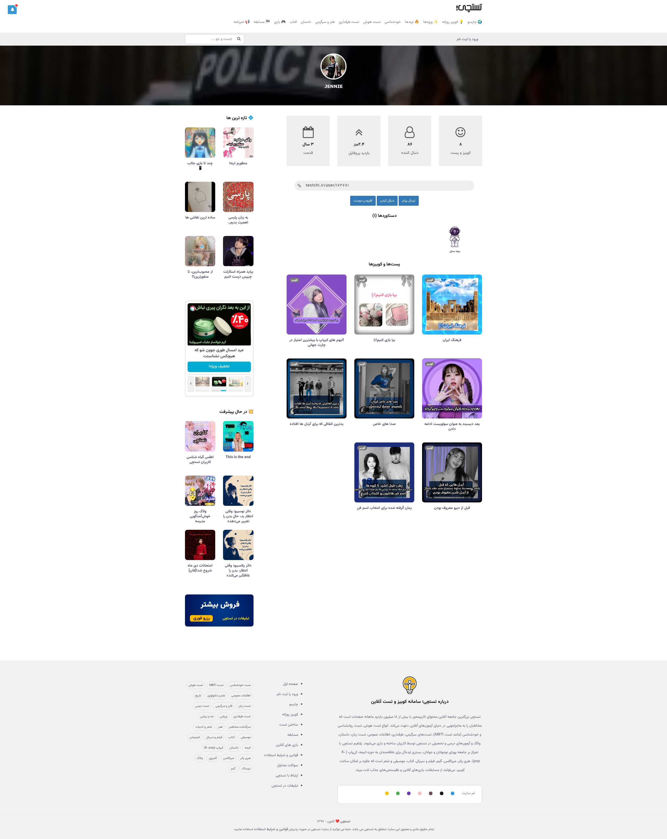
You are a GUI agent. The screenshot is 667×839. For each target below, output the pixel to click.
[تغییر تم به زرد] (386, 794)
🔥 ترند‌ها (412, 22)
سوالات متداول (287, 765)
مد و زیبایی (206, 716)
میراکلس (228, 758)
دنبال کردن (387, 200)
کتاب (293, 22)
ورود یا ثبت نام (467, 39)
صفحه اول (290, 684)
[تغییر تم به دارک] (441, 794)
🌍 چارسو (475, 22)
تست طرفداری (349, 22)
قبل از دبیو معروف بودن (452, 508)
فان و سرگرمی (223, 706)
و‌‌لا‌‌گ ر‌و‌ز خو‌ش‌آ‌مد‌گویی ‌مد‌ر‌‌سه (200, 516)
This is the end (238, 457)
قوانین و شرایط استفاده (281, 755)
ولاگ (200, 758)
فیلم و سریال (214, 737)
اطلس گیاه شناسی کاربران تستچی (200, 459)
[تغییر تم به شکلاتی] (430, 794)
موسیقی (246, 737)
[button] (12, 9)
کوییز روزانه (290, 715)
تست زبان (244, 706)
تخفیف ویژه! (219, 366)
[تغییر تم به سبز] (397, 794)
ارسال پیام (408, 200)
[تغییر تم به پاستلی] (419, 794)
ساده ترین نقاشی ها (200, 218)
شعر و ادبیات (203, 727)
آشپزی (213, 758)
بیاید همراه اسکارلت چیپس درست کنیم (238, 274)
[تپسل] (192, 308)
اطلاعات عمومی (241, 695)
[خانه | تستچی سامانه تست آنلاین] (469, 6)
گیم (233, 768)
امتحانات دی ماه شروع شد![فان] (200, 568)
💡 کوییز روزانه (453, 22)
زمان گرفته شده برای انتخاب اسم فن (384, 508)
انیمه (248, 747)
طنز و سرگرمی (325, 22)
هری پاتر (245, 758)
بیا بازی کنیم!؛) (384, 340)
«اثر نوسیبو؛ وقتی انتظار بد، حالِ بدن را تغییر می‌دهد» (238, 516)
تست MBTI (216, 685)
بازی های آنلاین (287, 745)
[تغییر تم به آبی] (451, 794)
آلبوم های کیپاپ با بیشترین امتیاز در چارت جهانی (316, 342)
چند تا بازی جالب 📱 (200, 166)
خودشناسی (393, 22)
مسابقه (292, 735)
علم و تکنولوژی (216, 695)
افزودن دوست (363, 200)
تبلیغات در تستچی (284, 786)
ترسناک (246, 768)
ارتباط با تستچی (287, 776)
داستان (306, 22)
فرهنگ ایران (452, 340)
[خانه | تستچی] (409, 685)
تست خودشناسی (240, 685)
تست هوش (371, 22)
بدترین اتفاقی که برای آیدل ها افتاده (316, 424)
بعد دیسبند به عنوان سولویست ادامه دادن (452, 426)
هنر (220, 727)
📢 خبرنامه (242, 22)
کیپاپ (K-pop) (213, 747)
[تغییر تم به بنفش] (408, 794)
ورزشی (223, 716)
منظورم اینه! (238, 163)
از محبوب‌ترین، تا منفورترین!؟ (200, 274)
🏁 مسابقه (262, 22)
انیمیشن (194, 737)
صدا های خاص (384, 424)
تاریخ (198, 695)
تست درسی (202, 706)
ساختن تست (288, 725)
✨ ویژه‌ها (430, 22)
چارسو (293, 704)
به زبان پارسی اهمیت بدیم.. (238, 220)
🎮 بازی (280, 22)
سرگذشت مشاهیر (240, 727)
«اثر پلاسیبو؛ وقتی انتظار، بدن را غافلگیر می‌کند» (238, 571)
